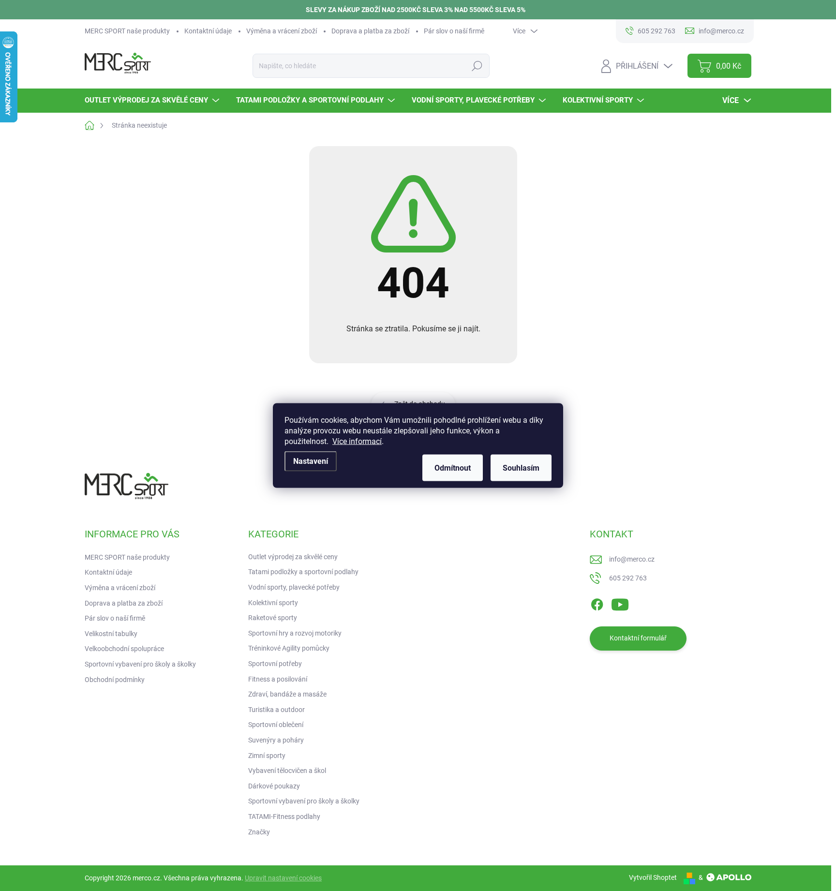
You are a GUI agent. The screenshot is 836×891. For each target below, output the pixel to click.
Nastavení (310, 461)
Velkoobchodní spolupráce (124, 649)
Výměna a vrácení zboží (281, 31)
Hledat (477, 66)
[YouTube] (620, 602)
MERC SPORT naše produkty (127, 31)
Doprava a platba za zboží (370, 31)
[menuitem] (153, 100)
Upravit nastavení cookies (283, 878)
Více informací (357, 441)
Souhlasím (521, 468)
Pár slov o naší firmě (454, 31)
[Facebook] (597, 602)
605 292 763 (628, 578)
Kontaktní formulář (638, 638)
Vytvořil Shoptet (653, 877)
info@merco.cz (632, 559)
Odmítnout (452, 468)
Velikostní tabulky (111, 634)
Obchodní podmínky (115, 679)
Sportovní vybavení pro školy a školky (140, 664)
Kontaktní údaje (208, 31)
